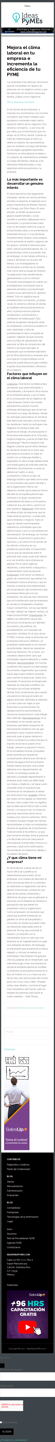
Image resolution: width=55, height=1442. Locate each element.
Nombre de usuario (11, 1369)
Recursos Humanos (24, 102)
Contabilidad (13, 1207)
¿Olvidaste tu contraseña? (13, 1440)
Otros (10, 102)
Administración (14, 1190)
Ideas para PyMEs (27, 19)
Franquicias (13, 1212)
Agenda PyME (14, 1243)
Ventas (10, 1181)
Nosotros (12, 1233)
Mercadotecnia (15, 1186)
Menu (27, 6)
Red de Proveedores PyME (21, 1238)
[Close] (2, 1365)
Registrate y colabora (18, 1164)
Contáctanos (13, 1247)
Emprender (12, 1195)
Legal (10, 1221)
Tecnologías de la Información (22, 1217)
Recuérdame (10, 1422)
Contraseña (7, 1386)
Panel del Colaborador (18, 1169)
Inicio (9, 1229)
